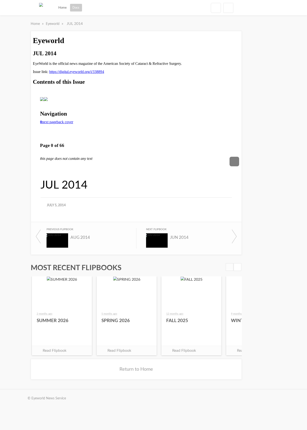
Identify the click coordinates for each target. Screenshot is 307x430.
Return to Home (136, 369)
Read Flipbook (54, 350)
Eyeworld (53, 24)
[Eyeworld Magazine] (41, 7)
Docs (75, 7)
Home (62, 7)
